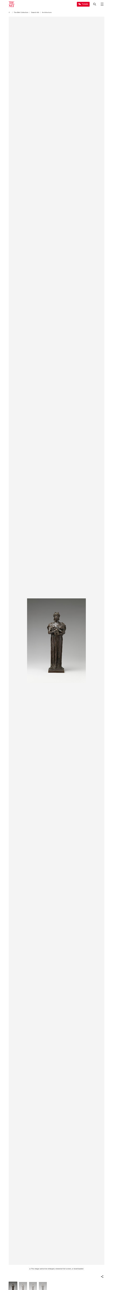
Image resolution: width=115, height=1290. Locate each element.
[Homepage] (11, 4)
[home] (10, 12)
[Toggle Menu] (102, 4)
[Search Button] (94, 4)
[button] (102, 1276)
